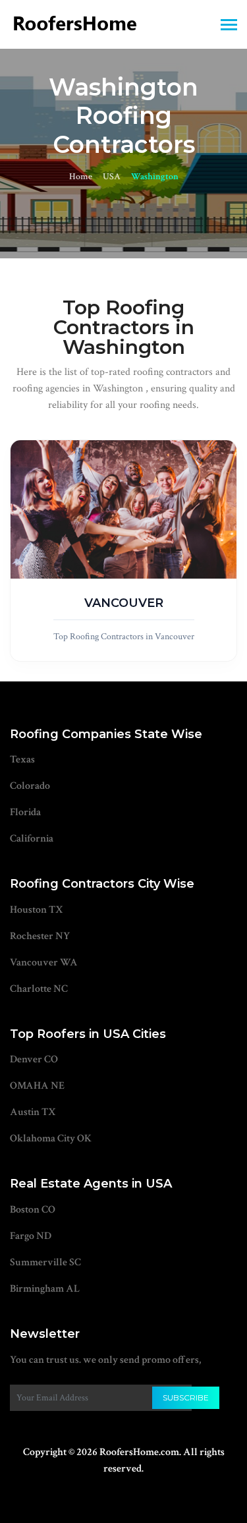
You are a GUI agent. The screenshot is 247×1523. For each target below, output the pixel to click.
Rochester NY (40, 936)
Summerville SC (45, 1262)
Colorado (30, 786)
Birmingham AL (45, 1289)
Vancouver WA (44, 962)
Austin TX (33, 1112)
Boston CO (32, 1210)
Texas (22, 759)
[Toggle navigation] (229, 26)
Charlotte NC (39, 989)
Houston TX (36, 910)
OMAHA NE (37, 1086)
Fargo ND (30, 1236)
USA (112, 177)
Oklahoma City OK (51, 1138)
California (31, 839)
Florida (25, 812)
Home (80, 177)
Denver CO (34, 1059)
